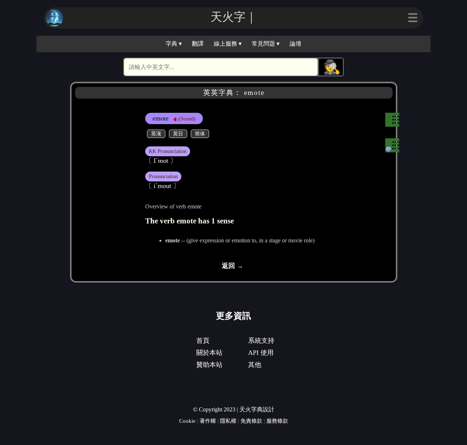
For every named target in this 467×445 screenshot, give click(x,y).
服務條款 (277, 421)
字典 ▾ (174, 44)
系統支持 (261, 340)
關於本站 (209, 352)
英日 (178, 134)
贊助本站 (209, 364)
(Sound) (187, 119)
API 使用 (261, 352)
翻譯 (198, 44)
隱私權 (228, 421)
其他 (254, 364)
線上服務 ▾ (228, 44)
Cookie (187, 421)
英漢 (156, 134)
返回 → (232, 265)
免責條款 (251, 421)
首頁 (202, 340)
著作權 (208, 421)
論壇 (295, 44)
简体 (200, 134)
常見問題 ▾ (265, 44)
